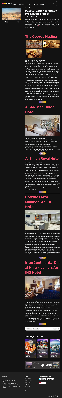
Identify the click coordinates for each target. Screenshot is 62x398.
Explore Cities (29, 3)
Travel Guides (14, 3)
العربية (52, 3)
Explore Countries (21, 3)
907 (6, 21)
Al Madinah (29, 8)
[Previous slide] (27, 350)
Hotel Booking (36, 3)
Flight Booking (42, 3)
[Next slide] (58, 350)
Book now (43, 102)
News (48, 3)
